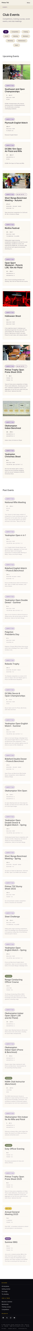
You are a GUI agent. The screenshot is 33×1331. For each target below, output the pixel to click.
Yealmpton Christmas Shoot (13, 455)
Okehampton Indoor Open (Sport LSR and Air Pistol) (14, 1015)
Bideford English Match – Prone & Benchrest (16, 569)
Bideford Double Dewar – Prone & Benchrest (16, 760)
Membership (5, 1304)
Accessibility (23, 1328)
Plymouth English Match (16, 123)
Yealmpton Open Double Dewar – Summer (16, 601)
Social (6, 36)
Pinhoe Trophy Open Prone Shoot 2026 (14, 371)
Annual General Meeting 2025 (12, 1213)
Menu (28, 2)
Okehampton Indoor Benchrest (13, 427)
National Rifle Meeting (15, 502)
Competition (15, 31)
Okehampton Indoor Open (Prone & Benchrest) (14, 1049)
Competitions (5, 1309)
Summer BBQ (11, 1242)
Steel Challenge (12, 916)
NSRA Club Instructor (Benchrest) (15, 1082)
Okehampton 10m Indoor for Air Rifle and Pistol (16, 1118)
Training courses (6, 1307)
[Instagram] (10, 1317)
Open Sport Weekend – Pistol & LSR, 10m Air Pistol (14, 265)
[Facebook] (3, 1317)
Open (16, 45)
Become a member (7, 1301)
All (5, 31)
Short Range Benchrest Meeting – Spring (16, 857)
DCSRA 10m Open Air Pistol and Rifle (13, 150)
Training (26, 31)
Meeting (15, 36)
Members (25, 36)
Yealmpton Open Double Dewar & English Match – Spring (15, 822)
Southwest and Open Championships (15, 90)
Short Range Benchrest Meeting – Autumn (16, 199)
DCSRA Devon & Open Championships (15, 694)
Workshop (10, 40)
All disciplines (5, 1286)
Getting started (6, 1289)
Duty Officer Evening (14, 1149)
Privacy (4, 1328)
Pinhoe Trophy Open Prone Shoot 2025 (14, 1177)
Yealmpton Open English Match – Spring (15, 949)
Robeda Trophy (12, 664)
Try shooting (5, 1294)
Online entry (21, 194)
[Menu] (28, 2)
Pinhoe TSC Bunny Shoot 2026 (13, 887)
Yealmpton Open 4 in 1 (15, 535)
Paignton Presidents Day (12, 633)
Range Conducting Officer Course (13, 980)
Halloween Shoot (13, 316)
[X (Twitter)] (6, 1317)
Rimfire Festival (12, 228)
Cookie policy (12, 1328)
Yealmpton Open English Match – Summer (16, 724)
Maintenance (21, 40)
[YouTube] (14, 1317)
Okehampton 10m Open (16, 790)
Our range (4, 1291)
